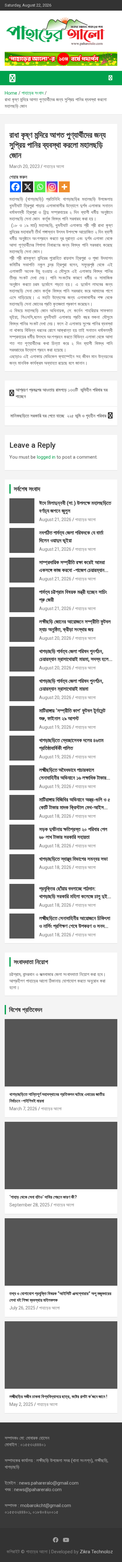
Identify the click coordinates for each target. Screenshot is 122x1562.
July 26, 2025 (22, 1307)
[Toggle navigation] (12, 78)
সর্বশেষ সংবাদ (27, 489)
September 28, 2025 (29, 1204)
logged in (46, 457)
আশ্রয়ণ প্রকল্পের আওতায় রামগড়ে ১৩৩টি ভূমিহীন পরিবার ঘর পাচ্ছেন (62, 393)
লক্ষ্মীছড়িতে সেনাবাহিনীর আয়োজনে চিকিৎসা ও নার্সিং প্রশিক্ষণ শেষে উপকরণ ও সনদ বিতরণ (74, 926)
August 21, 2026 (55, 519)
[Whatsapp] (39, 186)
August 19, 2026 (55, 727)
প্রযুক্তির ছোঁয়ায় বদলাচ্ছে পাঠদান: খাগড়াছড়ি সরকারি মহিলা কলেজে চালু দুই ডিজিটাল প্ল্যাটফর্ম (73, 896)
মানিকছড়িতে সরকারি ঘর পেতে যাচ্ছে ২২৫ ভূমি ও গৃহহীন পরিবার (58, 416)
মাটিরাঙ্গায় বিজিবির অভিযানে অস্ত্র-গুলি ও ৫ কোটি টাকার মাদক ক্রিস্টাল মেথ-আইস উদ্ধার (74, 807)
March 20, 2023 (24, 166)
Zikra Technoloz (96, 1552)
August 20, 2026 (55, 638)
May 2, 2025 (21, 1404)
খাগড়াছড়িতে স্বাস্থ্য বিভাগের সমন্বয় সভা (73, 859)
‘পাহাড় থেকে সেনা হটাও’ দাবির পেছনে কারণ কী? (43, 1197)
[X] (27, 186)
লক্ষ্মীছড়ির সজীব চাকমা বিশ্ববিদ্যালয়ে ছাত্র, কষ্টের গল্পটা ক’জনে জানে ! (58, 1396)
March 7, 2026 (23, 1108)
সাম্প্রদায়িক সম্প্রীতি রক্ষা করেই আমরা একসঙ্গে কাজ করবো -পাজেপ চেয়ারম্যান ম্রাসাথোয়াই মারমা (72, 570)
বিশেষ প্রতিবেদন (25, 1009)
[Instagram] (52, 186)
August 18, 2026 (55, 816)
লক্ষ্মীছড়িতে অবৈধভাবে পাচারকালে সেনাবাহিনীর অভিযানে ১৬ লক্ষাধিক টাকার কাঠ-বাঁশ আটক (72, 778)
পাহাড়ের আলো (53, 166)
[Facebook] (15, 186)
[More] (64, 186)
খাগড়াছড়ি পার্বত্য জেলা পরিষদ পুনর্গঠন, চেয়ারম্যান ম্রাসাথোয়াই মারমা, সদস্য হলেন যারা (75, 659)
